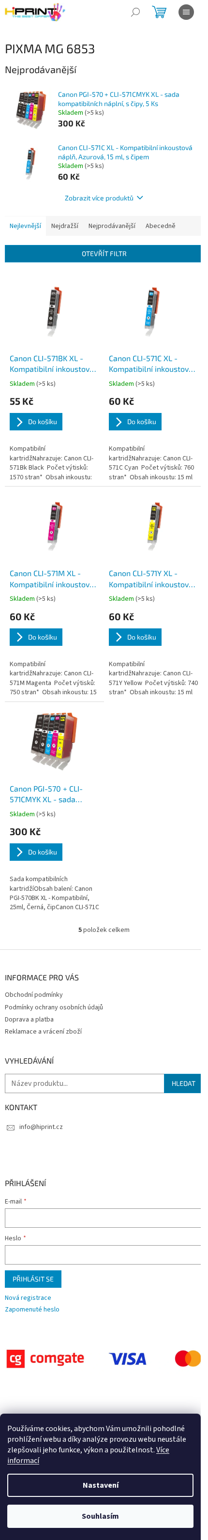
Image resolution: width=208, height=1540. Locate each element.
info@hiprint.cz (41, 1127)
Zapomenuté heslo (32, 1309)
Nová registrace (28, 1298)
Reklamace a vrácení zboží (43, 1032)
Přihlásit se (33, 1279)
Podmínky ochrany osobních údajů (54, 1007)
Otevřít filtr (104, 253)
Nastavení (101, 1485)
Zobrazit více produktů (99, 198)
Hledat (183, 1083)
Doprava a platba (29, 1019)
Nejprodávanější (112, 226)
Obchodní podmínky (34, 995)
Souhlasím (100, 1516)
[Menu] (186, 12)
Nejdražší (64, 226)
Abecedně (161, 226)
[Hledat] (135, 12)
